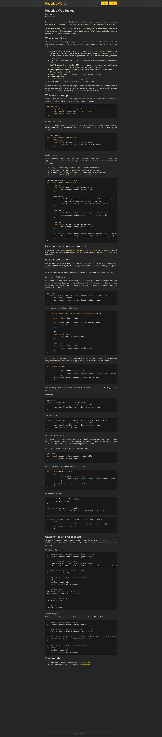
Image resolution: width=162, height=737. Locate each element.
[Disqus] (81, 700)
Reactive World (56, 3)
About (105, 3)
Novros (87, 734)
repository (88, 662)
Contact (112, 3)
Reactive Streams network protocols (83, 250)
